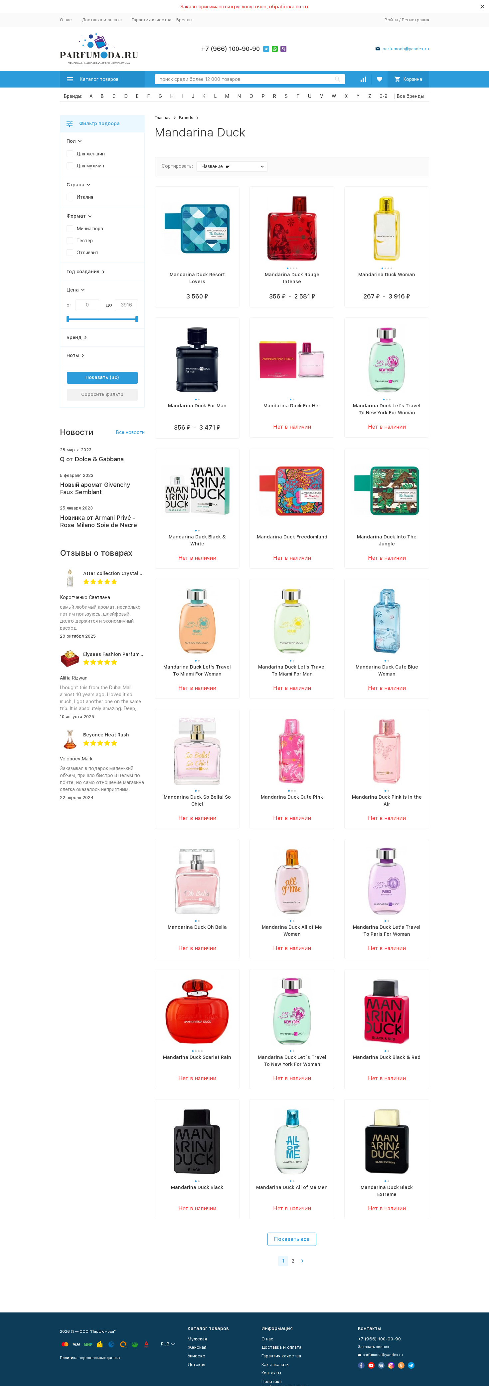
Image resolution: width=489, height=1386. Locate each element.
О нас (66, 19)
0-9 (384, 96)
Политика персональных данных (90, 1358)
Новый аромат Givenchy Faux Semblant (95, 488)
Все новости (130, 432)
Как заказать (275, 1364)
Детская (196, 1364)
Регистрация (415, 19)
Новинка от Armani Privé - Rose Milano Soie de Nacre (98, 521)
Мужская (197, 1338)
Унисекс (196, 1355)
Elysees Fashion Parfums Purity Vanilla (129, 654)
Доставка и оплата (102, 19)
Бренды (184, 19)
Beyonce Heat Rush (106, 734)
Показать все (292, 1239)
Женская (197, 1347)
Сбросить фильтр (102, 394)
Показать (96, 377)
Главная (163, 117)
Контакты (271, 1372)
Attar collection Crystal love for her (125, 573)
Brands (186, 117)
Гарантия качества (151, 19)
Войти (391, 19)
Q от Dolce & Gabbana (92, 459)
